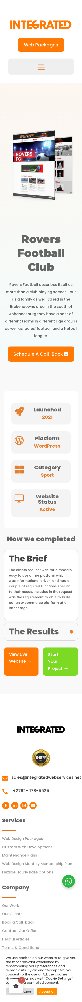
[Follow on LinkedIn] (14, 805)
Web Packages (41, 45)
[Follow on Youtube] (33, 805)
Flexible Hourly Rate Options (27, 872)
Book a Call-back (18, 922)
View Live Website (18, 657)
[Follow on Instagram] (24, 805)
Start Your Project (55, 661)
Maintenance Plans (19, 855)
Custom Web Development (27, 847)
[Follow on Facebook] (5, 805)
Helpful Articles (16, 939)
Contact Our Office (19, 930)
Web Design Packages (22, 838)
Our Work (10, 905)
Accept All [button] (46, 991)
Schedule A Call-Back (38, 354)
